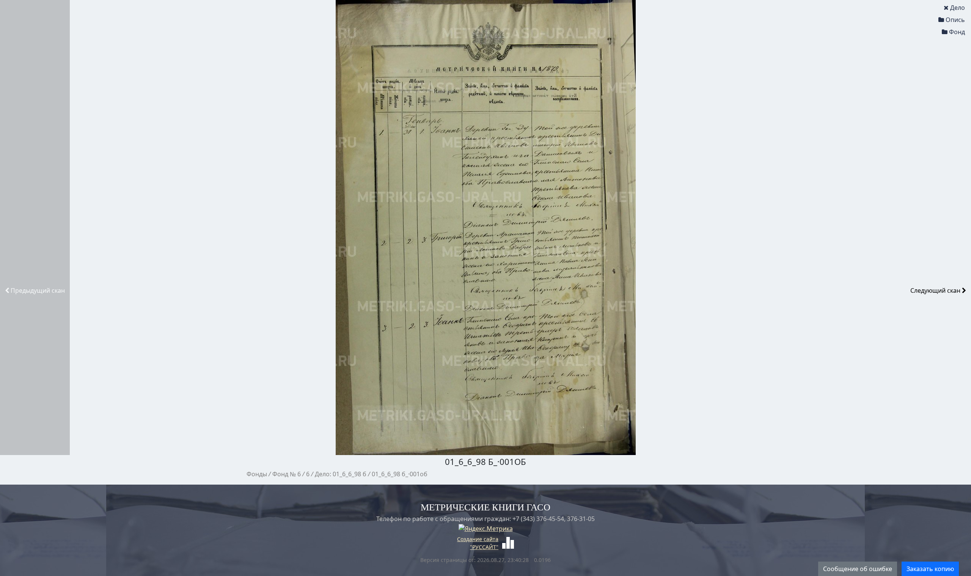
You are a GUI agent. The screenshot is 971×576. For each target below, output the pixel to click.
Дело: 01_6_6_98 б (340, 474)
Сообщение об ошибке (857, 569)
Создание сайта (477, 539)
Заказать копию (930, 569)
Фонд (957, 32)
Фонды (257, 474)
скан (38, 290)
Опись (955, 20)
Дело (957, 7)
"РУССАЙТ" (484, 547)
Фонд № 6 (286, 474)
